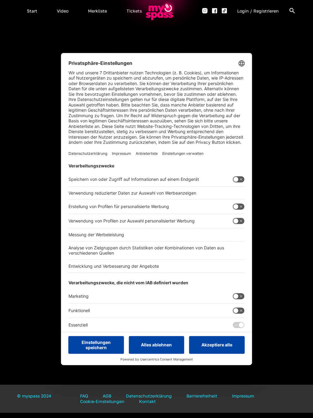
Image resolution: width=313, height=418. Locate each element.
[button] (32, 10)
